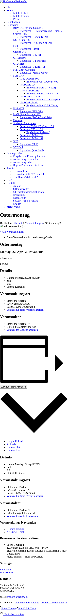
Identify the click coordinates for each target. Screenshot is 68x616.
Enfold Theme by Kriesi (54, 602)
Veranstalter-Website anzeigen (22, 329)
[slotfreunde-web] (13, 1)
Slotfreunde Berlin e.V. (27, 602)
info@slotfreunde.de (18, 596)
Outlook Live (14, 450)
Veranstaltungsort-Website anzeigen (25, 309)
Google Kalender (16, 441)
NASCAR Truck (16, 532)
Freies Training (15, 529)
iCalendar (12, 444)
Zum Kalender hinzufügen (13, 387)
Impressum (5, 569)
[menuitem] (37, 7)
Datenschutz (6, 572)
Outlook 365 (13, 447)
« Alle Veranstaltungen (12, 231)
